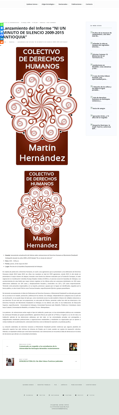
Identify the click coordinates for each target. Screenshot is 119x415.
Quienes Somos (28, 384)
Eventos (42, 22)
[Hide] (0, 45)
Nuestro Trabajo (44, 384)
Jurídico (64, 384)
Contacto (89, 4)
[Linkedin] (1, 38)
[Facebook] (1, 35)
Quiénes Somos (31, 4)
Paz (55, 384)
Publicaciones (76, 4)
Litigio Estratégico (48, 4)
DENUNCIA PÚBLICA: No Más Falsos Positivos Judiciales (41, 360)
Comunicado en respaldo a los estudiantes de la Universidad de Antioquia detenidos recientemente (39, 346)
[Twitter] (1, 31)
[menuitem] (32, 4)
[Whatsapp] (1, 24)
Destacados (63, 4)
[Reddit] (1, 42)
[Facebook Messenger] (1, 28)
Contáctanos (91, 384)
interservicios (14, 22)
